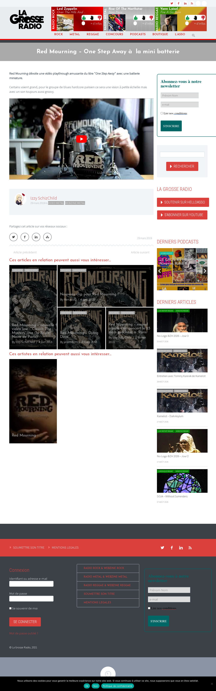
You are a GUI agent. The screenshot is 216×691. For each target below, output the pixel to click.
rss (192, 3)
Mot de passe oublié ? (23, 633)
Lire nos (163, 608)
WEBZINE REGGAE (182, 311)
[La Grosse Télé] (198, 3)
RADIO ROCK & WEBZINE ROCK (104, 568)
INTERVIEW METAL (164, 351)
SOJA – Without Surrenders (172, 496)
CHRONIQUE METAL (165, 391)
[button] (193, 35)
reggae (157, 19)
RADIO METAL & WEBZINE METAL (105, 577)
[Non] (211, 683)
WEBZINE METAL (75, 203)
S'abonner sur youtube (184, 215)
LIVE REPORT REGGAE (165, 311)
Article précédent (25, 252)
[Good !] (84, 17)
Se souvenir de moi (24, 608)
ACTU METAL (65, 270)
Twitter (13, 237)
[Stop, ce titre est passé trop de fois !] (91, 17)
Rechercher (184, 166)
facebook (178, 3)
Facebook (25, 237)
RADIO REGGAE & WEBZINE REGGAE (107, 585)
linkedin (185, 3)
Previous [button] (159, 271)
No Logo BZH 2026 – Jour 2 (172, 456)
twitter (171, 3)
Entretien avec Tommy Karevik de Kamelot (181, 376)
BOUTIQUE (160, 34)
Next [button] (205, 271)
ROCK (58, 34)
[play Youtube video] (81, 139)
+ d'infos (96, 23)
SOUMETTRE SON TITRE (28, 547)
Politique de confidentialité (117, 686)
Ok (86, 686)
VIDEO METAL (56, 203)
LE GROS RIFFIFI (166, 253)
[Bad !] (99, 17)
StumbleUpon (47, 237)
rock (53, 19)
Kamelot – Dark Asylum (170, 416)
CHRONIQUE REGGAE (165, 471)
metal (105, 19)
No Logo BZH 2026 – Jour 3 (172, 336)
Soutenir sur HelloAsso (184, 202)
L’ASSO (180, 34)
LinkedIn (36, 237)
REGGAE (93, 34)
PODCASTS (138, 34)
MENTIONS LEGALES (65, 547)
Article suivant (140, 252)
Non (95, 686)
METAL (75, 34)
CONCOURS (114, 34)
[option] (81, 307)
